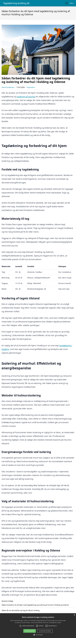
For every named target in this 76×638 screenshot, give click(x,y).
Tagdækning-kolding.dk (16, 3)
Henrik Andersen (8, 87)
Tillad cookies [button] (29, 631)
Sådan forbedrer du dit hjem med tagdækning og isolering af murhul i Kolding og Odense (35, 605)
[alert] (38, 625)
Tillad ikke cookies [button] (45, 631)
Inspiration (31, 87)
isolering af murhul (26, 96)
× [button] (74, 615)
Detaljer (59, 622)
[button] (38, 635)
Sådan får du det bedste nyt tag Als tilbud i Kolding (20, 610)
